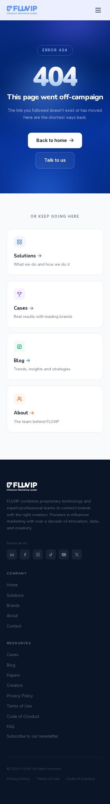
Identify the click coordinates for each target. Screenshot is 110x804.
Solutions (15, 595)
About (12, 615)
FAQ (10, 726)
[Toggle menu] (98, 10)
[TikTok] (51, 554)
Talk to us (55, 160)
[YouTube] (64, 554)
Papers (13, 675)
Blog (11, 665)
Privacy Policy (20, 695)
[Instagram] (38, 554)
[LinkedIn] (12, 554)
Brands (13, 605)
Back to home (51, 140)
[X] (77, 554)
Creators (15, 685)
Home (12, 584)
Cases (12, 654)
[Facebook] (25, 554)
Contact (14, 626)
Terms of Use (19, 706)
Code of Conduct (23, 716)
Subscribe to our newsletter (32, 736)
